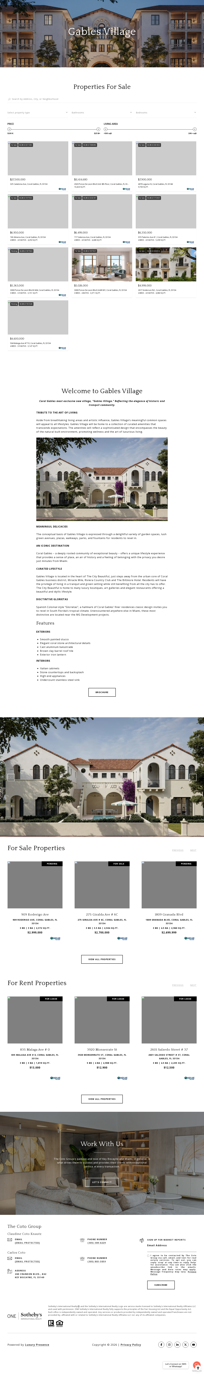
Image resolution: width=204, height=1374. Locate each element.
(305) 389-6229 (97, 1242)
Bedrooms (141, 112)
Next (193, 777)
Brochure (102, 692)
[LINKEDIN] (177, 1345)
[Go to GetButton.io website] (197, 1371)
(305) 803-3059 (97, 1261)
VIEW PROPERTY (35, 902)
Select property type (18, 112)
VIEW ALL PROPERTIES (102, 959)
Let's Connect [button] (102, 1182)
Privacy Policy (131, 1344)
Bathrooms (78, 112)
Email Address (157, 1245)
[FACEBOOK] (161, 1345)
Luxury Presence (37, 1344)
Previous (11, 777)
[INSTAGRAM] (169, 1345)
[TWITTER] (185, 1345)
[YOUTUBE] (194, 1345)
